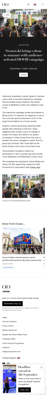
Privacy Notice (7, 326)
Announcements (15, 68)
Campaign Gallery (9, 339)
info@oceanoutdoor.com (11, 351)
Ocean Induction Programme (13, 343)
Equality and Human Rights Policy (14, 334)
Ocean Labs (33, 68)
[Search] (28, 4)
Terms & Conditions (9, 321)
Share (24, 74)
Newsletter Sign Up (12, 304)
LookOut (25, 68)
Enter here (24, 390)
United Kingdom (9, 358)
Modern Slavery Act (9, 330)
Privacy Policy (16, 310)
